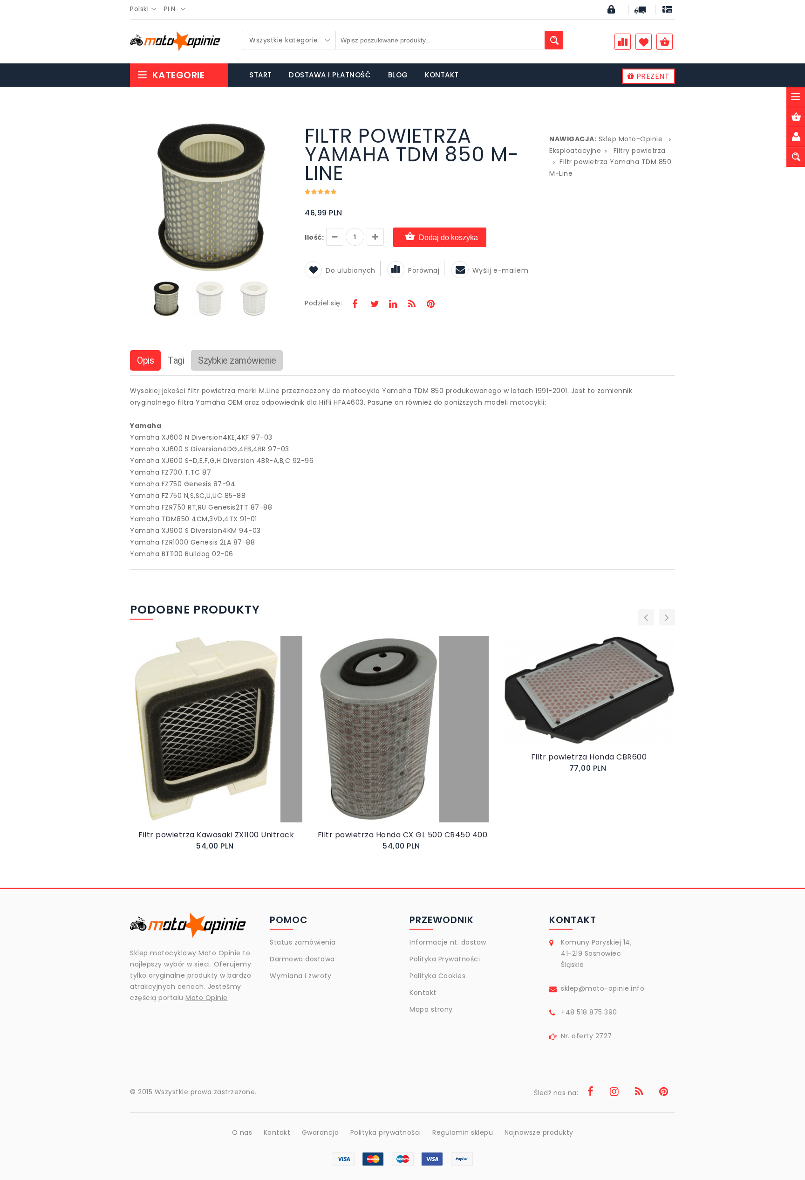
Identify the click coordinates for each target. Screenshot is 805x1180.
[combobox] (146, 9)
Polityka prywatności (385, 1132)
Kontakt (423, 992)
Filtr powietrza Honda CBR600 (589, 757)
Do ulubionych (350, 270)
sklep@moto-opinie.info (602, 988)
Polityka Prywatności (444, 959)
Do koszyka (208, 739)
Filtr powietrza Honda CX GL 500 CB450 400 (403, 834)
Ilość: (314, 237)
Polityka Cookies (437, 975)
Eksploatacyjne (575, 150)
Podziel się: (323, 303)
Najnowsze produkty (539, 1132)
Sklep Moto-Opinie (631, 139)
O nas (242, 1132)
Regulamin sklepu (462, 1132)
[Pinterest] (430, 305)
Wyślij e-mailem (500, 270)
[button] (282, 127)
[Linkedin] (392, 305)
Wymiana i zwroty (300, 975)
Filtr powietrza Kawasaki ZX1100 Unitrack (216, 834)
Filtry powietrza (640, 150)
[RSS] (411, 305)
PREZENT (651, 76)
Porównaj (423, 270)
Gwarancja (320, 1132)
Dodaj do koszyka (448, 238)
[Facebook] (355, 305)
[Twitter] (374, 305)
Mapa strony (431, 1009)
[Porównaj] (238, 738)
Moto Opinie (206, 997)
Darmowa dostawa (302, 959)
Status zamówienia (303, 942)
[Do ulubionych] (227, 738)
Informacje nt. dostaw (447, 942)
